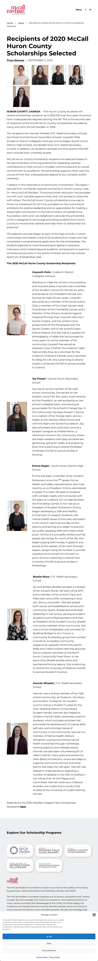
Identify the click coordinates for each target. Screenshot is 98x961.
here (23, 806)
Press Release (15, 60)
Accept (49, 936)
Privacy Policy (42, 957)
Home (10, 23)
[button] (94, 914)
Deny (49, 943)
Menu (79, 9)
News (21, 23)
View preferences (49, 950)
